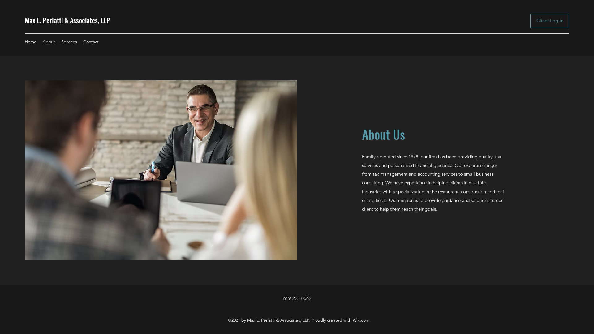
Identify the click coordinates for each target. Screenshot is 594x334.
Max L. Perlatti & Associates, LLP (67, 20)
